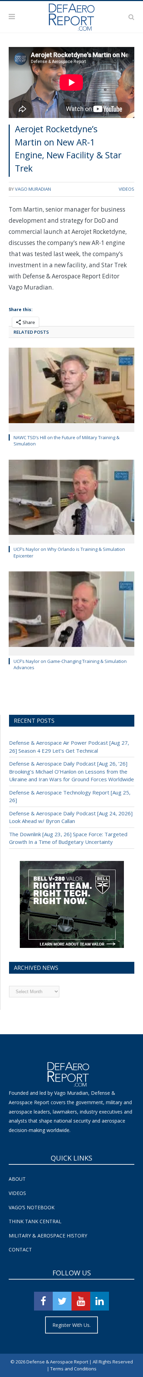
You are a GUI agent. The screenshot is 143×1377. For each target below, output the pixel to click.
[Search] (131, 17)
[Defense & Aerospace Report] (71, 15)
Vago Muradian (33, 189)
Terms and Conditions (73, 1369)
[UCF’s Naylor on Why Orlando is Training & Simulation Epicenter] (71, 501)
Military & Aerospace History (48, 1235)
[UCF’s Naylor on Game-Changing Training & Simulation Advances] (71, 612)
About (17, 1179)
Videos (17, 1193)
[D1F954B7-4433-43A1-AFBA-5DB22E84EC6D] (72, 946)
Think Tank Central (35, 1221)
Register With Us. (71, 1325)
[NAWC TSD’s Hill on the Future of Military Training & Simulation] (71, 389)
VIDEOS (126, 189)
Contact (20, 1249)
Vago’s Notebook (31, 1207)
